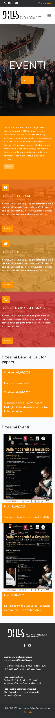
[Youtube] (16, 3)
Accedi (27, 712)
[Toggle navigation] (49, 15)
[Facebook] (13, 3)
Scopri (27, 80)
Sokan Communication (40, 708)
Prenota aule (44, 3)
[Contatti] (6, 3)
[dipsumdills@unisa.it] (10, 3)
